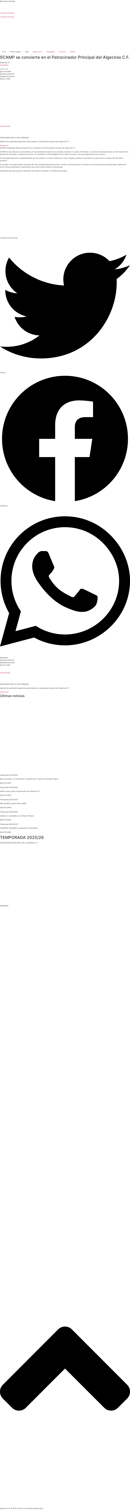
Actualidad (50, 52)
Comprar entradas (7, 13)
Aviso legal (70, 1504)
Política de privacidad (56, 1504)
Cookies (79, 1504)
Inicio (4, 52)
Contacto (62, 52)
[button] (65, 307)
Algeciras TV (37, 52)
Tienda (72, 52)
